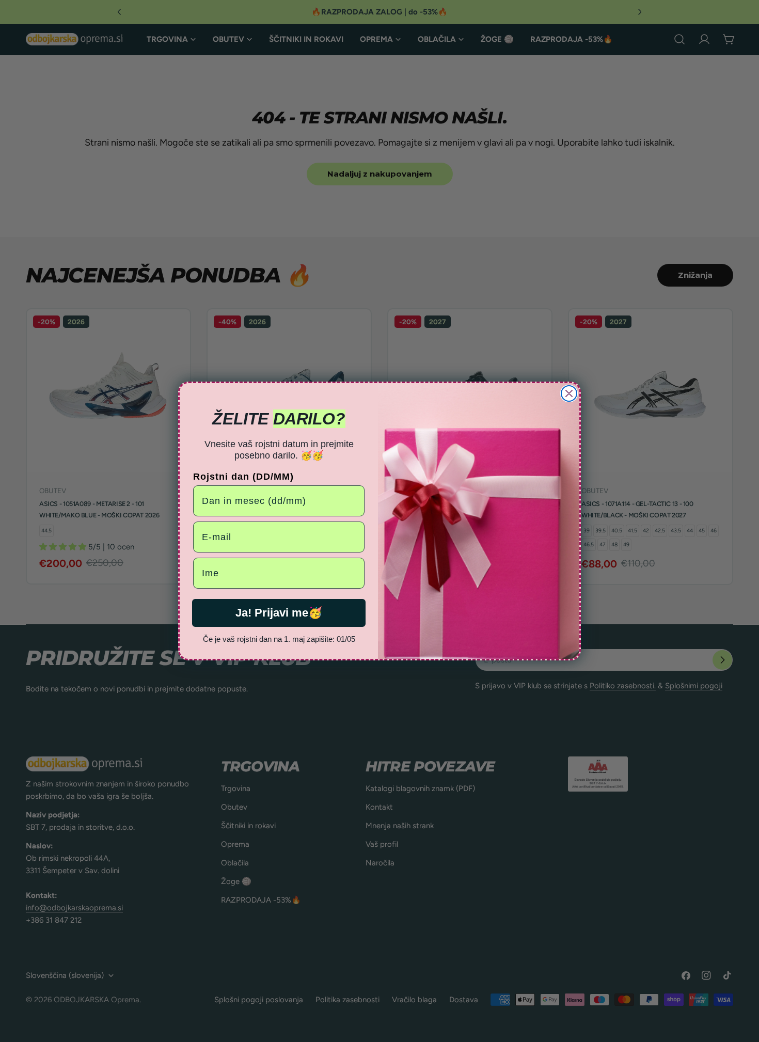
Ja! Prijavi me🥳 (278, 612)
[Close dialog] (569, 393)
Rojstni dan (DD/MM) (243, 476)
